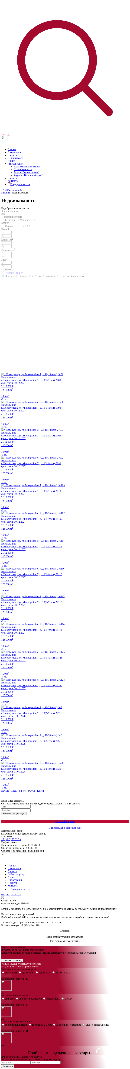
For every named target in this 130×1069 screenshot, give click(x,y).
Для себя (10, 998)
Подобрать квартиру (12, 960)
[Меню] (22, 190)
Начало (5, 790)
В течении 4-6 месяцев (69, 1024)
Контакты (13, 180)
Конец (40, 790)
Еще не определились (97, 1024)
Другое (68, 998)
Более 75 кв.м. (63, 972)
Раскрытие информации (27, 166)
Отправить (8, 1066)
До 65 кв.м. (45, 972)
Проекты (12, 155)
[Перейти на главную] (20, 144)
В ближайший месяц (16, 1024)
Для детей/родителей (30, 998)
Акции (11, 160)
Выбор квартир (16, 874)
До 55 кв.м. (28, 972)
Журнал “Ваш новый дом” (28, 175)
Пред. (14, 790)
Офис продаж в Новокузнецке (65, 827)
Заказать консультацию (14, 813)
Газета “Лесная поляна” (26, 172)
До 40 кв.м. (11, 972)
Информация (16, 163)
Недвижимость (16, 158)
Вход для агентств (20, 184)
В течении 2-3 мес (42, 1024)
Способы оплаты (23, 169)
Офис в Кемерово (65, 821)
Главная (12, 149)
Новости (12, 178)
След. (32, 790)
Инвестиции (53, 998)
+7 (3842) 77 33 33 (11, 189)
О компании (14, 152)
